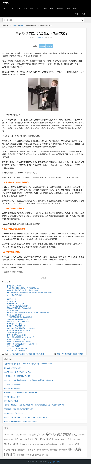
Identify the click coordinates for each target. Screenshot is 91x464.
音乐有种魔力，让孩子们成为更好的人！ (18, 372)
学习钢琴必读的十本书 (12, 397)
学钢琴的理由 (11, 301)
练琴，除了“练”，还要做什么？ (17, 350)
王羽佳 (74, 439)
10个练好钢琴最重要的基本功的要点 (19, 317)
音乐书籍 (60, 8)
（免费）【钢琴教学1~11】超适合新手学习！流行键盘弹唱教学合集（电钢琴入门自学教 (34, 405)
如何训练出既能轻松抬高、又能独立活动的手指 (20, 421)
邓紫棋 (71, 444)
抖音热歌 (40, 439)
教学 (38, 8)
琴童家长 (7, 444)
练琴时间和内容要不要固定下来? (18, 319)
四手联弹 (32, 434)
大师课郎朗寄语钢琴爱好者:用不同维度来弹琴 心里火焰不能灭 (28, 312)
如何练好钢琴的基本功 (12, 388)
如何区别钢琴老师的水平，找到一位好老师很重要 (27, 354)
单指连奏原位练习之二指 (15, 303)
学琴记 (6, 2)
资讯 (68, 8)
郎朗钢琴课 (21, 449)
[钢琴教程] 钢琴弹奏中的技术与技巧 (19, 308)
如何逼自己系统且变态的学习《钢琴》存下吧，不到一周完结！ (26, 417)
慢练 (21, 440)
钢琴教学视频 (63, 450)
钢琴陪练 (45, 455)
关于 (49, 462)
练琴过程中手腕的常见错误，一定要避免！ (21, 328)
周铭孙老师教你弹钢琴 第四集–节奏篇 (70, 354)
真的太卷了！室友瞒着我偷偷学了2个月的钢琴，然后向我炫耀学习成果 (28, 380)
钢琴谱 (38, 454)
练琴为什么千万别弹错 (14, 324)
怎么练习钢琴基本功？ (14, 315)
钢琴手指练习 (11, 299)
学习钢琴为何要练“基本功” (13, 384)
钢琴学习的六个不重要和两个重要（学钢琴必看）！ (22, 392)
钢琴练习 (22, 25)
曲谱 (51, 8)
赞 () (44, 278)
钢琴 (75, 8)
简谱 (15, 444)
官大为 (74, 434)
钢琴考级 (29, 454)
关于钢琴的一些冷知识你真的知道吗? (17, 376)
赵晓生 (37, 444)
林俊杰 (62, 439)
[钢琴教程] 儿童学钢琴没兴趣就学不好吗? (18, 409)
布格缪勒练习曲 (8, 439)
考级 (45, 8)
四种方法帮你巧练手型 (14, 332)
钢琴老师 (20, 454)
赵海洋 (42, 444)
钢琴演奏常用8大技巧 (14, 286)
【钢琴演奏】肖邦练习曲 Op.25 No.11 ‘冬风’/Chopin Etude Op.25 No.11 (29, 364)
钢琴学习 (32, 449)
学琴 (11, 8)
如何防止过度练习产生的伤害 (17, 348)
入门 (25, 8)
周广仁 (13, 435)
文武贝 (49, 439)
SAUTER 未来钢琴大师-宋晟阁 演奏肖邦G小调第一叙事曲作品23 (29, 292)
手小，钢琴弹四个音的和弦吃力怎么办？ (21, 337)
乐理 (31, 8)
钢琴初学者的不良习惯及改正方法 (18, 330)
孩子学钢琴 (64, 434)
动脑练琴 (42, 46)
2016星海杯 (7, 435)
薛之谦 (32, 444)
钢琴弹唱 (45, 449)
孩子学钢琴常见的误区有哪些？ (18, 306)
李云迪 (56, 439)
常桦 (16, 439)
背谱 (27, 444)
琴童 (78, 439)
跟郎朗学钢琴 (51, 444)
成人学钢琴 (28, 439)
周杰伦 (19, 434)
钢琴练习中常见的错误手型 (16, 326)
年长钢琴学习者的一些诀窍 (13, 413)
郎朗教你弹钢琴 (10, 449)
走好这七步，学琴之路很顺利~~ (18, 321)
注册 (76, 14)
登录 (83, 14)
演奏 (18, 8)
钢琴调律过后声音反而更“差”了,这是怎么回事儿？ (24, 290)
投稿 (54, 462)
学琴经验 (41, 434)
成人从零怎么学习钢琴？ (15, 295)
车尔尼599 (62, 444)
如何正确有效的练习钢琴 (12, 368)
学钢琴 (51, 434)
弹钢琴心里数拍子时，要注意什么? (19, 341)
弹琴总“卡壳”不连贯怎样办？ (17, 339)
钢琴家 (39, 450)
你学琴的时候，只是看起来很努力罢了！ (43, 33)
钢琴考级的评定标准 (11, 401)
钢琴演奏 (74, 449)
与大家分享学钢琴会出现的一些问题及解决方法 (23, 288)
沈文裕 (68, 439)
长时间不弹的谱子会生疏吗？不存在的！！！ (22, 344)
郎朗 (77, 444)
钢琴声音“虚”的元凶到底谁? (16, 335)
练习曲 (22, 444)
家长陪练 (81, 434)
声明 (58, 462)
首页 (5, 8)
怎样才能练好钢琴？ (14, 346)
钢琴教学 (54, 449)
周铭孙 (24, 435)
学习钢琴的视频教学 (14, 310)
